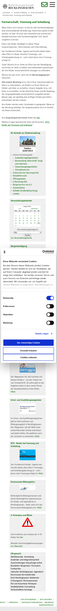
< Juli (19, 208)
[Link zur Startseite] (18, 8)
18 (19, 221)
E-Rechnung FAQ (20, 182)
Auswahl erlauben (28, 350)
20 (27, 221)
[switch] (50, 306)
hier (38, 118)
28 (31, 223)
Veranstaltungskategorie (27, 230)
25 (19, 223)
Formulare (35, 566)
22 (35, 221)
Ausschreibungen (18, 563)
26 (23, 223)
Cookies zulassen (28, 357)
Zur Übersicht (16, 546)
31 (16, 225)
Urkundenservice (22, 170)
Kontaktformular (20, 176)
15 (35, 218)
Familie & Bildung (20, 13)
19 (23, 221)
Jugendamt (38, 572)
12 (23, 218)
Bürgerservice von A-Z (22, 185)
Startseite (6, 13)
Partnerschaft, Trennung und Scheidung (17, 15)
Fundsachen (16, 569)
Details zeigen (42, 333)
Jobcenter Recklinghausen (22, 572)
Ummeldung (29, 587)
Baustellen (15, 566)
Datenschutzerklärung (32, 603)
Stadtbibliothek (17, 587)
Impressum (13, 603)
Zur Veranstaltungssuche (21, 238)
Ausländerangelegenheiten (26, 158)
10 (16, 218)
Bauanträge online (34, 563)
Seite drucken (46, 600)
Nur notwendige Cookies (28, 343)
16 (38, 218)
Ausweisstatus (19, 188)
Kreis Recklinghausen (20, 578)
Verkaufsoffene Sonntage (21, 590)
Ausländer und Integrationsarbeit (25, 560)
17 (16, 221)
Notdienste (34, 578)
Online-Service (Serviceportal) (26, 173)
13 (27, 218)
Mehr (13, 392)
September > (34, 208)
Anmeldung (29, 557)
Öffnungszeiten (19, 179)
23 (38, 221)
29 (35, 223)
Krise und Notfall (37, 13)
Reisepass (32, 584)
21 (31, 221)
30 (38, 223)
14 (31, 218)
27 (27, 223)
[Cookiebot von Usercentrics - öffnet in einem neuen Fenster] (42, 252)
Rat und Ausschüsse (19, 584)
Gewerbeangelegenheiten (26, 167)
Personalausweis (30, 581)
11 (19, 218)
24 (16, 223)
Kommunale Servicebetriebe (23, 575)
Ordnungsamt (17, 581)
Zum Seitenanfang (28, 600)
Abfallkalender (17, 557)
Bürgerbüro (25, 566)
